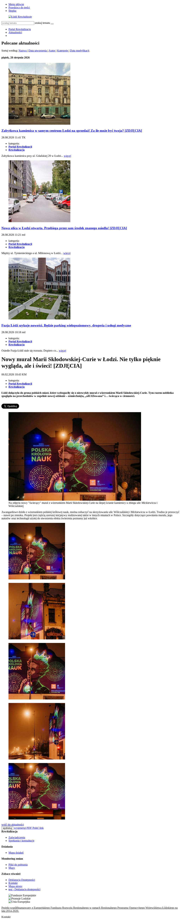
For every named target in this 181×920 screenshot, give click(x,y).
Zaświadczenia (16, 837)
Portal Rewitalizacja (19, 29)
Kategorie (63, 50)
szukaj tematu (42, 22)
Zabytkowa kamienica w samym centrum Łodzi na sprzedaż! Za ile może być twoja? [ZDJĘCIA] (71, 130)
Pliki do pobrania (18, 864)
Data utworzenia (38, 50)
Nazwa (23, 50)
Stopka (12, 10)
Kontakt (12, 883)
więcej (67, 155)
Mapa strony (15, 886)
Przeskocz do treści (19, 7)
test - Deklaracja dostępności (24, 889)
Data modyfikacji (79, 50)
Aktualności (15, 32)
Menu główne (16, 4)
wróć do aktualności (12, 824)
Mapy (11, 867)
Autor (52, 50)
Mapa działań (16, 852)
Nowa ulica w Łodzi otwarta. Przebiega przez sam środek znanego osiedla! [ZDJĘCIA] (64, 228)
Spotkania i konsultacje (21, 840)
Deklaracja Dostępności (21, 879)
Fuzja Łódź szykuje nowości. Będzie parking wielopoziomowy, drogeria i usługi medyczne (66, 325)
